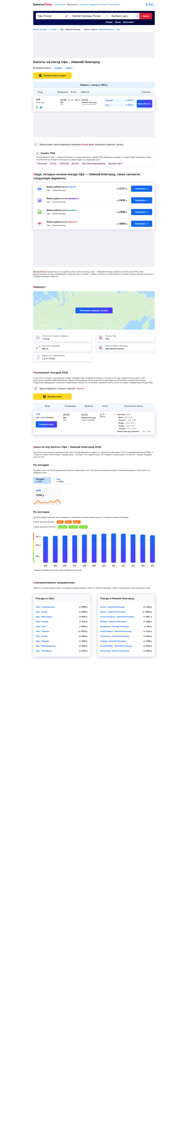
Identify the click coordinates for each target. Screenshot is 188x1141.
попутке (72, 187)
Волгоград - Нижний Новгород (114, 651)
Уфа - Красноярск (44, 617)
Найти (146, 16)
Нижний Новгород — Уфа (109, 29)
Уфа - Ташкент (42, 631)
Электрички (114, 4)
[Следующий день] (137, 16)
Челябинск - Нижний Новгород (114, 636)
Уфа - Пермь (41, 612)
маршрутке (73, 198)
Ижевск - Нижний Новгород (113, 621)
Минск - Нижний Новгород (112, 612)
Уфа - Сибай (41, 636)
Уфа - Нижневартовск (46, 646)
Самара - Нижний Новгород (113, 641)
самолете (72, 222)
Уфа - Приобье (42, 641)
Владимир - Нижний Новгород (114, 626)
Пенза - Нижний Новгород (112, 607)
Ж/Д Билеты (72, 4)
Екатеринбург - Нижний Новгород (116, 646)
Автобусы (83, 4)
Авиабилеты (60, 4)
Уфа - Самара (42, 621)
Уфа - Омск (41, 626)
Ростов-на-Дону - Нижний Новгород (117, 617)
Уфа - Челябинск (44, 651)
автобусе (72, 210)
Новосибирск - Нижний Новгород (116, 631)
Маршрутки (94, 4)
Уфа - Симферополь (45, 607)
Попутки (104, 4)
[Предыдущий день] (107, 16)
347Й (38, 414)
